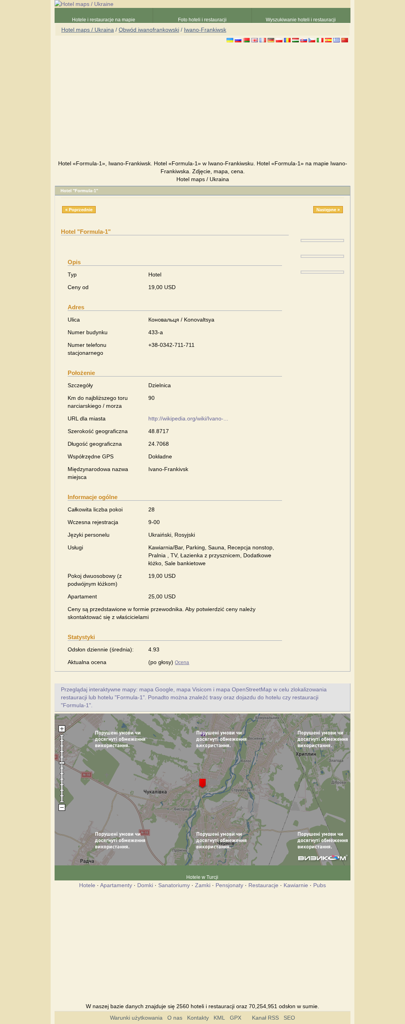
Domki (145, 885)
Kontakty (198, 1018)
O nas (174, 1018)
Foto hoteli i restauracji (202, 20)
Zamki (202, 885)
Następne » (328, 209)
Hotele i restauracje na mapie (103, 20)
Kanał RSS (265, 1018)
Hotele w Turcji (202, 877)
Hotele (87, 885)
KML (219, 1018)
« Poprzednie (79, 209)
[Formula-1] (322, 240)
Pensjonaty (229, 885)
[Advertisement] (202, 102)
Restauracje (263, 885)
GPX (235, 1018)
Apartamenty (116, 885)
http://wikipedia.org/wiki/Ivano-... (188, 418)
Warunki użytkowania (136, 1018)
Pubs (319, 885)
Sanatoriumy (174, 885)
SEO (289, 1018)
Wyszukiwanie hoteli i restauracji (301, 20)
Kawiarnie (296, 885)
